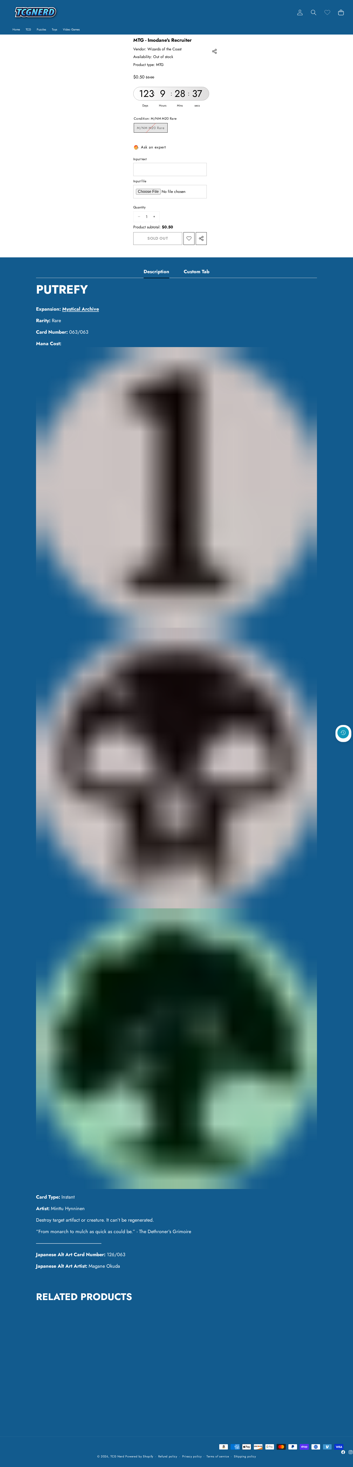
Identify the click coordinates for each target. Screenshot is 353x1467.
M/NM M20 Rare (152, 129)
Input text (139, 159)
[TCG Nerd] (35, 12)
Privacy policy (192, 1457)
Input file (139, 181)
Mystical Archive (80, 309)
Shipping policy (245, 1457)
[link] (327, 12)
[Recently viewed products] (343, 733)
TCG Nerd (117, 1456)
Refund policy (167, 1457)
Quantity (139, 207)
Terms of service (218, 1457)
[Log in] (299, 12)
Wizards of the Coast (164, 49)
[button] (313, 12)
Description (156, 271)
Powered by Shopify (139, 1456)
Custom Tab (196, 271)
